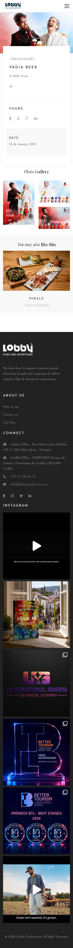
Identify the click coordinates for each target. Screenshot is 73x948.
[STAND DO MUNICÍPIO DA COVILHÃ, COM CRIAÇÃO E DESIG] (36, 752)
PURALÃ (36, 298)
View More (18, 203)
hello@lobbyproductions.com (29, 484)
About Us (14, 395)
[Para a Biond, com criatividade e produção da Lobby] (36, 889)
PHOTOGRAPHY (22, 59)
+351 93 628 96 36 (23, 476)
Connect (14, 433)
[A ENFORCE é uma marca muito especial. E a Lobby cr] (36, 546)
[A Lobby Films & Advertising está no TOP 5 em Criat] (36, 820)
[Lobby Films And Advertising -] (13, 5)
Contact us (10, 414)
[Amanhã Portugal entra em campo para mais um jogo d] (36, 683)
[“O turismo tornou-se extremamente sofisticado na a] (36, 614)
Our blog (9, 422)
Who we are (11, 407)
